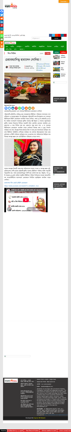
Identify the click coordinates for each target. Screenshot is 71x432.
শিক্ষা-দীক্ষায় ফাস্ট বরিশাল (62, 69)
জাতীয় (12, 46)
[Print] (26, 108)
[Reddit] (1, 18)
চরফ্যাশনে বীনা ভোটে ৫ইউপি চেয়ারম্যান (15, 182)
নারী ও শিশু (9, 49)
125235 (41, 53)
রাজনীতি (27, 46)
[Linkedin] (12, 108)
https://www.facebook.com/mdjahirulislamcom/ (56, 415)
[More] (33, 108)
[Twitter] (9, 108)
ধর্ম (15, 49)
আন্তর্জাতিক (42, 46)
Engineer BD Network (39, 418)
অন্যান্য (22, 49)
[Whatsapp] (19, 108)
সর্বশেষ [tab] (56, 52)
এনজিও (56, 46)
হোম (7, 46)
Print (48, 53)
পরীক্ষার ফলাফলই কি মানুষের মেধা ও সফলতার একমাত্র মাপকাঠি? (63, 57)
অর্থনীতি (34, 46)
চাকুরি (62, 46)
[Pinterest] (16, 108)
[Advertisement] (44, 17)
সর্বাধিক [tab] (63, 52)
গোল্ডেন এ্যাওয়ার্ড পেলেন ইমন (61, 430)
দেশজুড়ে (19, 46)
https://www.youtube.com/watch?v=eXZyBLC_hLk (21, 186)
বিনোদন (49, 46)
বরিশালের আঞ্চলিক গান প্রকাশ (63, 75)
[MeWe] (1, 29)
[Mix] (1, 32)
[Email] (29, 108)
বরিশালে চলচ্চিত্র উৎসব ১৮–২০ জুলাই (63, 63)
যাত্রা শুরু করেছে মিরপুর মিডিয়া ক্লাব (15, 67)
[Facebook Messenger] (22, 108)
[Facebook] (6, 108)
